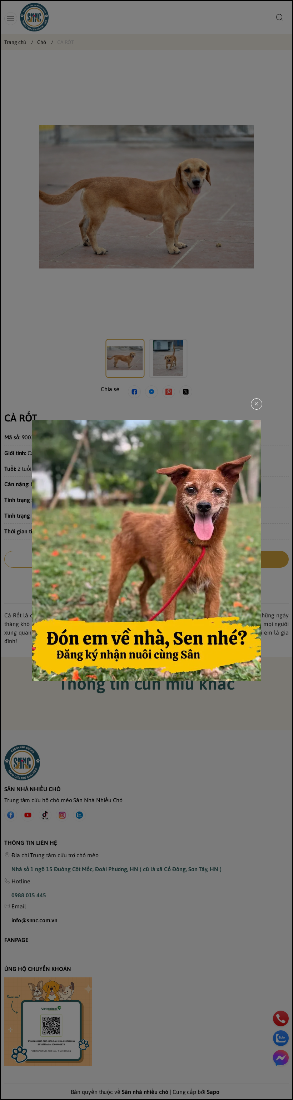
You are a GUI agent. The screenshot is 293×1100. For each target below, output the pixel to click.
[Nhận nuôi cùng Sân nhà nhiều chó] (146, 550)
